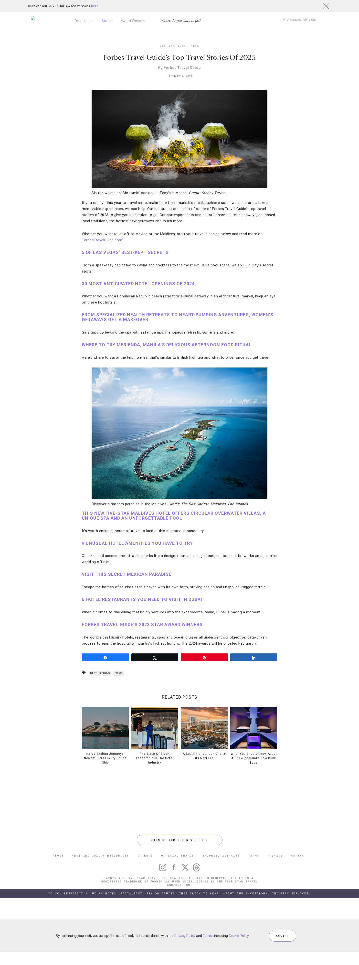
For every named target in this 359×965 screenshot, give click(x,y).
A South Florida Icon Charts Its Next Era (204, 756)
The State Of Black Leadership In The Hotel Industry (154, 758)
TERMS (253, 855)
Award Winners (133, 21)
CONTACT (298, 855)
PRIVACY (275, 855)
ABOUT (58, 855)
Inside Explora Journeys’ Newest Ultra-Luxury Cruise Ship (105, 758)
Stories (108, 21)
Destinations (84, 21)
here (95, 6)
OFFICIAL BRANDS (177, 855)
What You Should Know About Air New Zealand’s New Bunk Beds (254, 758)
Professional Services (300, 19)
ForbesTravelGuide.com (102, 240)
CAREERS (145, 855)
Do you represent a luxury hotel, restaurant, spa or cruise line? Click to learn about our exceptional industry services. (179, 893)
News (195, 45)
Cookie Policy (239, 936)
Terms (208, 936)
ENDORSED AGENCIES (221, 855)
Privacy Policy (184, 936)
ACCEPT (282, 935)
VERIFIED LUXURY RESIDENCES (100, 855)
